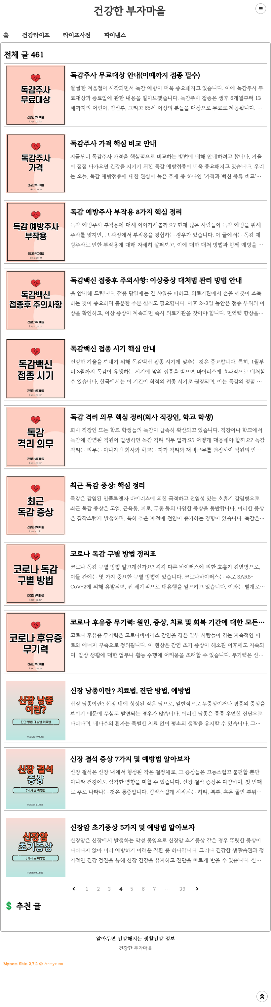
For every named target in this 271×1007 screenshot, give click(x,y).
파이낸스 (115, 35)
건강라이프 (36, 35)
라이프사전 (77, 35)
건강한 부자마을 (130, 10)
